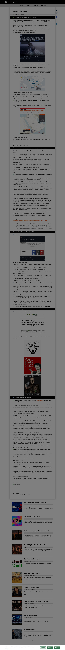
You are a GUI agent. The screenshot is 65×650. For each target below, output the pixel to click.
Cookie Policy (9, 648)
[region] (32, 647)
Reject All (49, 647)
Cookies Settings (43, 647)
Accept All (57, 647)
